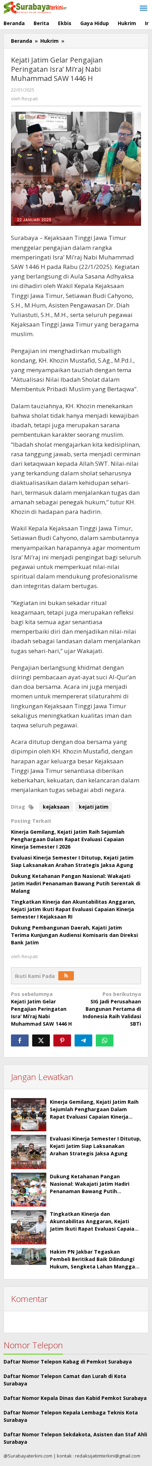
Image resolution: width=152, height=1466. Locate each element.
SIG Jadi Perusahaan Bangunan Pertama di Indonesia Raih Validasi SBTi (112, 1009)
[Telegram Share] (83, 1040)
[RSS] (66, 975)
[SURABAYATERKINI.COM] (35, 7)
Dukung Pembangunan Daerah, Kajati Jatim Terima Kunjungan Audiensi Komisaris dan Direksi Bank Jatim (74, 935)
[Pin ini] (62, 1040)
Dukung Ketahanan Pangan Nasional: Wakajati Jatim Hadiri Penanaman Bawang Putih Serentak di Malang (75, 883)
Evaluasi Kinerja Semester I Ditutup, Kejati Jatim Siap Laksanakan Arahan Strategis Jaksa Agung (95, 1146)
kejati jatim (94, 806)
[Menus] (143, 8)
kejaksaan (56, 806)
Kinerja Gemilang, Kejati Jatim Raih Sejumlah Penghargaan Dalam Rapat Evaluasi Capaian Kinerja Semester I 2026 (67, 839)
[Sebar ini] (20, 1040)
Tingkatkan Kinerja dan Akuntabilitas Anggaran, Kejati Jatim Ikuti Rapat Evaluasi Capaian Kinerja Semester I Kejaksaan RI (73, 909)
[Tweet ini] (41, 1040)
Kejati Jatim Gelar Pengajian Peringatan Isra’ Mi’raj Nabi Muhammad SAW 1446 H (41, 1009)
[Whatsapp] (104, 1040)
